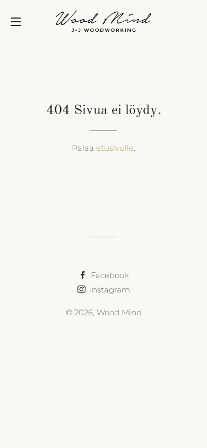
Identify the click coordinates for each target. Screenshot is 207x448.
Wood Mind (119, 312)
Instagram (109, 290)
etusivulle (115, 148)
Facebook (109, 275)
